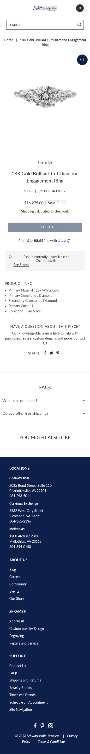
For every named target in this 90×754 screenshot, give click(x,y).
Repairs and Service (23, 643)
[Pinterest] (42, 725)
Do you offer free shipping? (25, 413)
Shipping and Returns (25, 680)
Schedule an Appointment (28, 702)
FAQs (13, 673)
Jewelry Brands (20, 688)
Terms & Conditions (52, 742)
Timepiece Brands (22, 695)
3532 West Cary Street (26, 511)
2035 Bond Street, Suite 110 (30, 485)
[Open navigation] (9, 8)
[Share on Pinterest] (58, 353)
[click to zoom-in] (82, 60)
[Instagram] (50, 725)
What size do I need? (19, 400)
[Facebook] (35, 725)
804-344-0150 (20, 547)
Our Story (16, 599)
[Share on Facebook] (45, 353)
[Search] (79, 24)
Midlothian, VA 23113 (25, 541)
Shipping (27, 211)
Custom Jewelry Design (26, 629)
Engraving (16, 636)
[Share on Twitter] (51, 353)
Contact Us (17, 666)
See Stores (21, 265)
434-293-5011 (20, 496)
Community (18, 584)
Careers (14, 577)
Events (14, 591)
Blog (12, 570)
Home (8, 40)
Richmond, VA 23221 (25, 516)
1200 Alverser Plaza (23, 536)
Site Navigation (20, 709)
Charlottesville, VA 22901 (27, 491)
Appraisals (16, 621)
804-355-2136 (20, 521)
